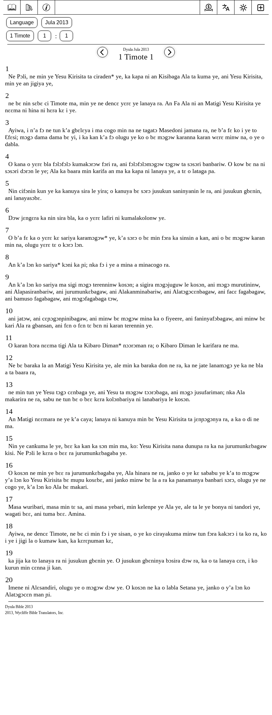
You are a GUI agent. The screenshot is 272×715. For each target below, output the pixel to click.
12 (9, 357)
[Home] (11, 7)
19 (9, 553)
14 (9, 411)
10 (9, 311)
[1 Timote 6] (102, 55)
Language (22, 22)
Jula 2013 (56, 22)
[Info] (46, 6)
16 (9, 465)
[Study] (29, 6)
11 (8, 337)
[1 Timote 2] (169, 55)
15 (9, 438)
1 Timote (20, 36)
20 (9, 580)
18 (9, 526)
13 (9, 384)
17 (9, 499)
